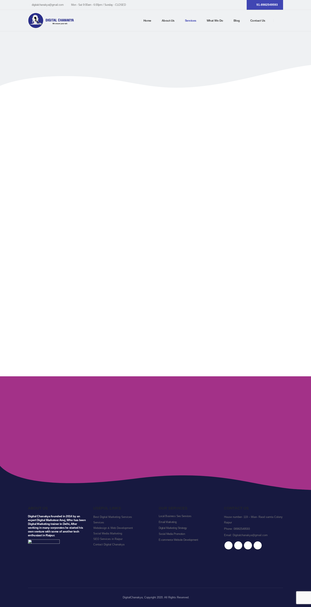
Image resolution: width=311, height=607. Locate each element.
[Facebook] (219, 5)
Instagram (248, 545)
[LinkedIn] (241, 5)
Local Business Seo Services (175, 516)
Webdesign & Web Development (113, 528)
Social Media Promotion (172, 534)
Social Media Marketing (107, 533)
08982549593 (242, 528)
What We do (215, 20)
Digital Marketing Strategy (173, 528)
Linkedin (258, 545)
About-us (168, 20)
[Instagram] (233, 5)
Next (172, 355)
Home (147, 20)
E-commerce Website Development (178, 539)
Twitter (238, 545)
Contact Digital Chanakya (108, 544)
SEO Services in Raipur (107, 539)
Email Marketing (168, 522)
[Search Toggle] (280, 20)
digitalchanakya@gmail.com (48, 4)
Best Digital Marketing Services (112, 517)
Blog (237, 20)
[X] (226, 5)
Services (190, 20)
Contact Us (257, 20)
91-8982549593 (267, 4)
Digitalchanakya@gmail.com (250, 535)
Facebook (228, 545)
